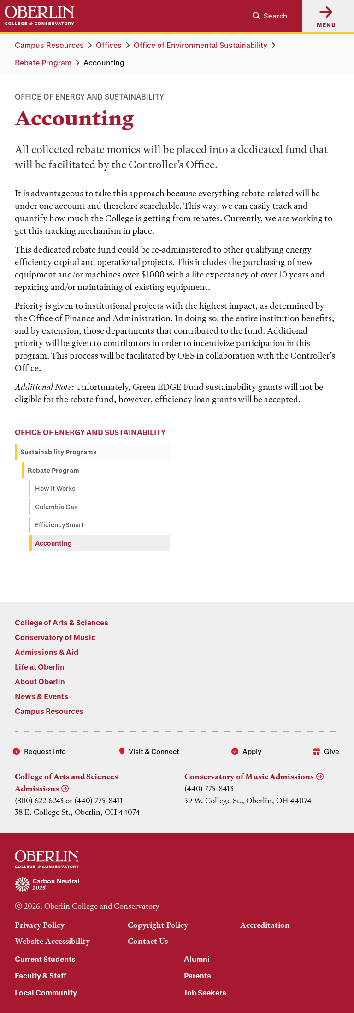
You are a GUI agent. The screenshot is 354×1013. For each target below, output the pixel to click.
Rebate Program (43, 62)
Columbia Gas (56, 507)
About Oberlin (40, 681)
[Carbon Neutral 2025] (177, 885)
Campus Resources (49, 45)
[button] (266, 16)
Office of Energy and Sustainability (90, 432)
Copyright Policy (158, 925)
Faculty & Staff (40, 975)
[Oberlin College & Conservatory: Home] (39, 16)
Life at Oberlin (40, 666)
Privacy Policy (40, 925)
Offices (109, 45)
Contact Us (148, 941)
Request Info (45, 751)
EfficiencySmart (59, 525)
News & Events (41, 696)
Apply (251, 751)
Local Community (46, 992)
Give (331, 751)
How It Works (55, 488)
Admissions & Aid (46, 652)
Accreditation (265, 925)
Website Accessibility (52, 941)
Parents (197, 975)
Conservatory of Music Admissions (249, 776)
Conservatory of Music (55, 637)
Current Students (45, 958)
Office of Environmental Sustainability (200, 45)
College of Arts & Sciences (61, 622)
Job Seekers (205, 992)
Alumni (197, 958)
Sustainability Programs (58, 452)
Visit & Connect (154, 751)
